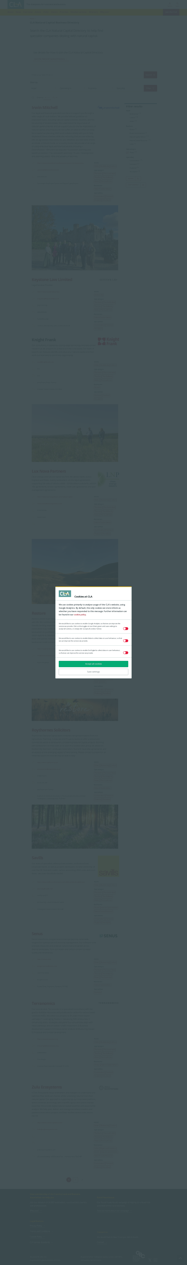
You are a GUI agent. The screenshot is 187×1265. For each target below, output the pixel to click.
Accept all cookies (93, 663)
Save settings (93, 671)
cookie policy (80, 614)
